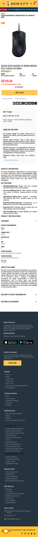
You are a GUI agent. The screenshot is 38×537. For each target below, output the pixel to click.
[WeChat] (26, 103)
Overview (5, 221)
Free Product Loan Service (13, 437)
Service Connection (10, 426)
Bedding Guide (10, 474)
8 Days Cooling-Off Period (13, 431)
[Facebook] (14, 103)
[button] (13, 59)
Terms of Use (10, 383)
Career (8, 377)
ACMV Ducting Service (12, 496)
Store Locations (10, 398)
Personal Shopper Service (13, 444)
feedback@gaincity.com (13, 519)
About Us (8, 374)
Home (3, 13)
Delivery (8, 416)
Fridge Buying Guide (11, 478)
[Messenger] (20, 103)
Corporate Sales (10, 502)
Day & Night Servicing (12, 463)
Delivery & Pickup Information (13, 294)
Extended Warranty (11, 442)
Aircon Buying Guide (12, 472)
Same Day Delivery (11, 435)
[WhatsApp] (23, 103)
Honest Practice (10, 461)
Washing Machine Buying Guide (15, 481)
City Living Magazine (12, 476)
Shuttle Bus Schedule (12, 401)
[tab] (19, 220)
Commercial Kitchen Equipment (15, 494)
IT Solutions (9, 491)
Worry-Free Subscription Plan (14, 449)
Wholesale (9, 489)
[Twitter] (17, 103)
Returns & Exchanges (10, 302)
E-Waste (8, 418)
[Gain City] (17, 3)
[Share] (35, 103)
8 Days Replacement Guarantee (15, 433)
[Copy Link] (32, 103)
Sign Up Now (12, 363)
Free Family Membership (13, 446)
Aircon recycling (10, 500)
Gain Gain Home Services (13, 451)
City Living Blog (10, 388)
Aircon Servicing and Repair (14, 413)
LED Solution (9, 498)
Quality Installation (11, 457)
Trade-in (8, 440)
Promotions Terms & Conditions (15, 420)
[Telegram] (29, 103)
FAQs (7, 396)
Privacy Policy (10, 381)
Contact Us (9, 403)
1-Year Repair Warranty (12, 459)
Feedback (8, 405)
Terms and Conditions (11, 160)
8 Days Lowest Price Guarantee (15, 429)
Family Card (9, 379)
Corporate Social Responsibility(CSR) (17, 385)
